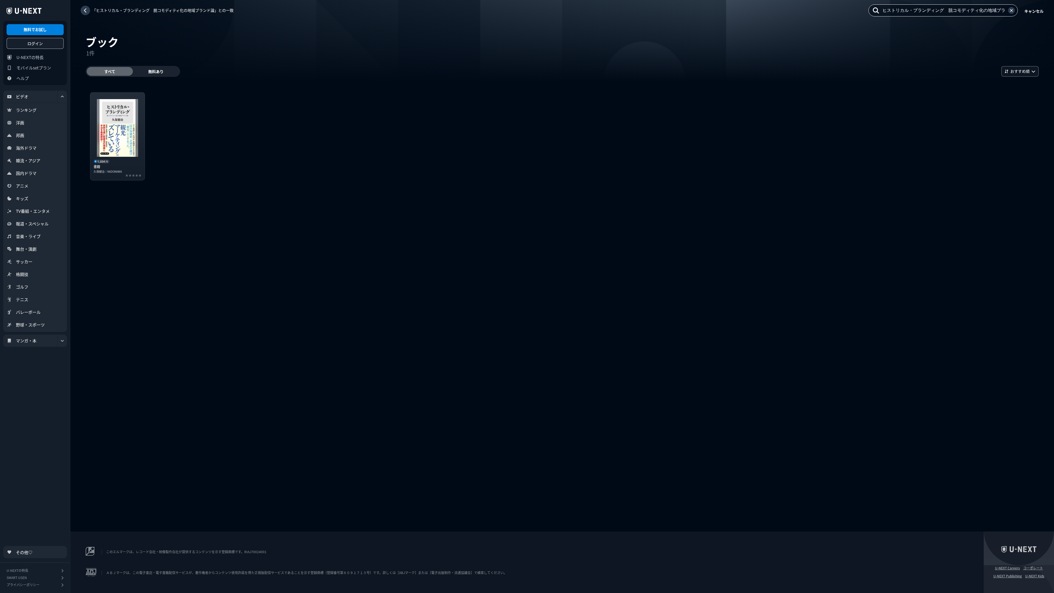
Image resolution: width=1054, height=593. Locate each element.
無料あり (156, 71)
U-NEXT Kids (1034, 576)
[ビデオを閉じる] (62, 97)
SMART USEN (17, 577)
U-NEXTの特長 (30, 57)
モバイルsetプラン (33, 68)
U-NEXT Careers (1007, 568)
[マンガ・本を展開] (62, 341)
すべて (109, 71)
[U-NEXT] (24, 11)
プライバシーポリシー (23, 584)
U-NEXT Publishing (1007, 576)
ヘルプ (22, 78)
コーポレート (1033, 568)
